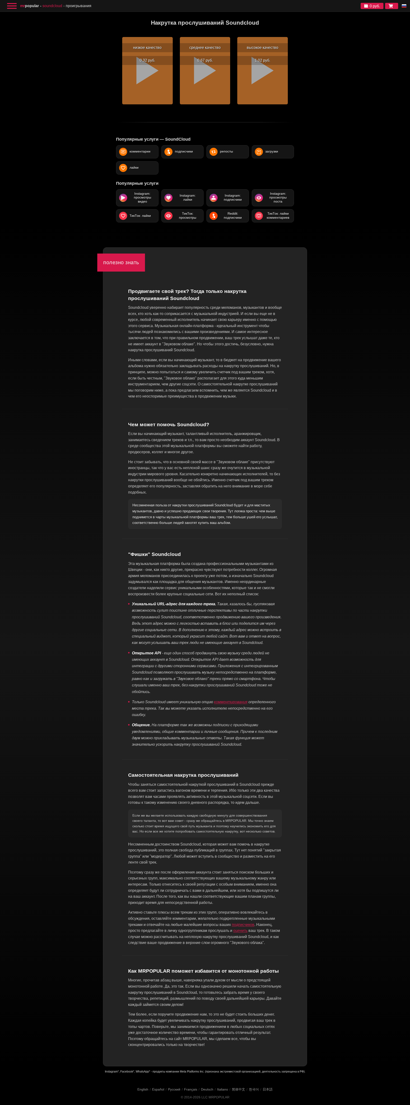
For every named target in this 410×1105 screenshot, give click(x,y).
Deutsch (207, 1089)
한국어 (254, 1089)
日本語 (268, 1089)
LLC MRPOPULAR (215, 1097)
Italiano (222, 1089)
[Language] (404, 6)
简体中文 (238, 1089)
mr (29, 6)
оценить (240, 931)
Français (190, 1089)
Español (158, 1089)
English (142, 1089)
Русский (174, 1089)
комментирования (230, 702)
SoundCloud (52, 6)
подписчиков (243, 925)
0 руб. (375, 6)
